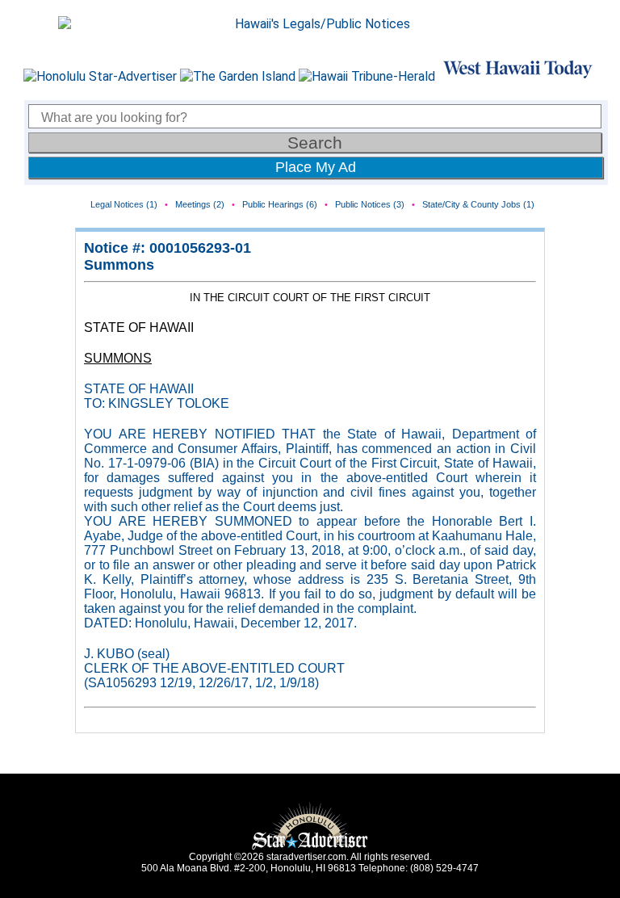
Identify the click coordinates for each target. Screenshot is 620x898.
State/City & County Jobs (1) (478, 204)
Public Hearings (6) (279, 204)
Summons (119, 265)
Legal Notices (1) (123, 204)
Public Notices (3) (369, 204)
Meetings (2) (199, 204)
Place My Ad (315, 167)
